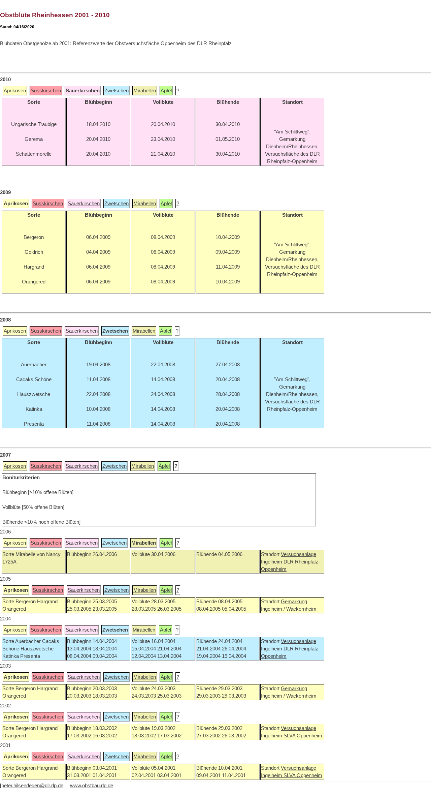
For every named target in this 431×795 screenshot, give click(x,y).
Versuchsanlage (298, 554)
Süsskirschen (46, 90)
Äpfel (166, 90)
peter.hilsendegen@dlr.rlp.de (32, 785)
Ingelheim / (273, 609)
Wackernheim (301, 609)
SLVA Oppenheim (303, 735)
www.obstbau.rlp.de (91, 785)
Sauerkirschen (84, 203)
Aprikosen (15, 90)
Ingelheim (272, 561)
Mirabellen (144, 90)
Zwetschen (116, 90)
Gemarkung (294, 601)
